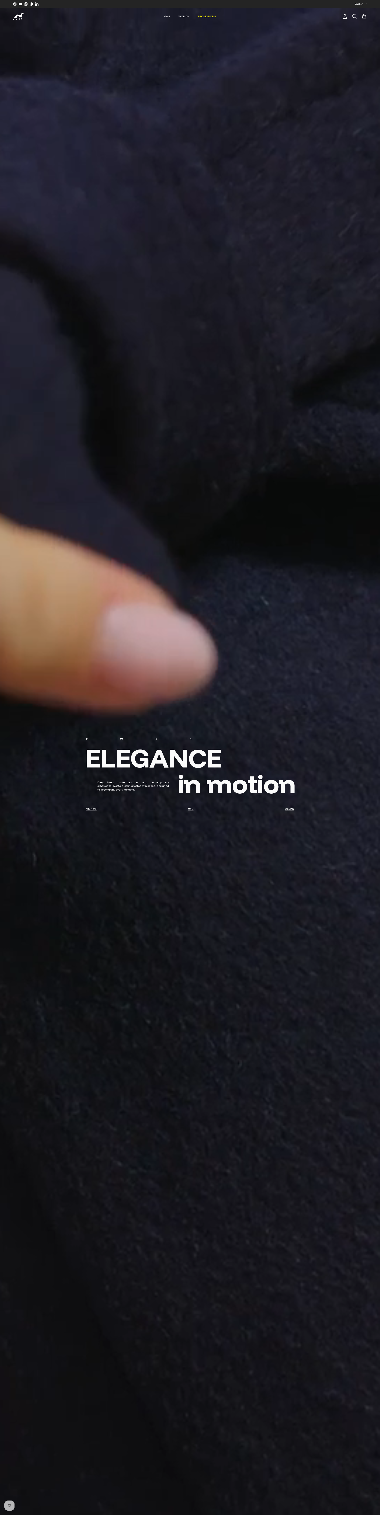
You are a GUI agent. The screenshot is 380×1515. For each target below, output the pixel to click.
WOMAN (183, 16)
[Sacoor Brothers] (18, 16)
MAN (167, 16)
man (191, 809)
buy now (91, 809)
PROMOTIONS (207, 16)
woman (289, 809)
